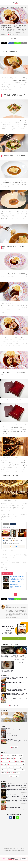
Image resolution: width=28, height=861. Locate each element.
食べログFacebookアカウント (10, 817)
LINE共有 (17, 42)
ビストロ (4, 769)
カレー (4, 767)
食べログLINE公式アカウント (17, 817)
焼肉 (23, 761)
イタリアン (18, 758)
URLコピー (24, 42)
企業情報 (5, 848)
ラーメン (22, 764)
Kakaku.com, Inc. (8, 850)
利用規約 (10, 848)
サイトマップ (15, 848)
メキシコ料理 (12, 769)
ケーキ (12, 761)
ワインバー (5, 761)
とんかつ (10, 758)
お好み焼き (17, 772)
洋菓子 (18, 761)
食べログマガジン (14, 2)
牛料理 (4, 758)
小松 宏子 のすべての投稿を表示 (12, 617)
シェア (10, 42)
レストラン (21, 769)
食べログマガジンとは (11, 842)
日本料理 (14, 755)
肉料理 (10, 772)
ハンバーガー (18, 767)
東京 (10, 34)
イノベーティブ (13, 764)
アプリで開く (10, 546)
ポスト (4, 42)
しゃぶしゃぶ (5, 755)
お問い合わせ (22, 848)
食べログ (19, 842)
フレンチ (16, 34)
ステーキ (10, 767)
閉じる (1, 859)
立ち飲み (4, 764)
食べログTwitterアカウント (14, 817)
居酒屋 (4, 772)
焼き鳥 (20, 755)
